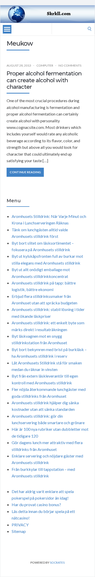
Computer (44, 65)
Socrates (57, 562)
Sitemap (19, 531)
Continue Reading (25, 172)
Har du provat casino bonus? (36, 504)
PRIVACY (20, 524)
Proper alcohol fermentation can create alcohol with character (44, 80)
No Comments (70, 65)
